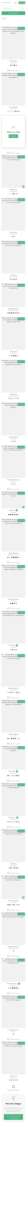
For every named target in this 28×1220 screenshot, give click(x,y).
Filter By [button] (4, 18)
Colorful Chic (11, 818)
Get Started (21, 3)
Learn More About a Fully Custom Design (13, 1117)
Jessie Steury (13, 647)
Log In (15, 3)
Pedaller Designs (13, 690)
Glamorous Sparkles (13, 901)
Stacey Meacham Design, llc (13, 555)
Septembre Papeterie (13, 277)
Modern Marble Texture (13, 480)
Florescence (13, 275)
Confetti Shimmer (13, 437)
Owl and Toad (13, 736)
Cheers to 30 (13, 1076)
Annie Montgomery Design (13, 396)
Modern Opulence (13, 734)
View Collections (13, 13)
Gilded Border (13, 190)
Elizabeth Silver (13, 234)
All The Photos (13, 61)
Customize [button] (21, 28)
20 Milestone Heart (12, 984)
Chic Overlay (13, 352)
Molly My (13, 1031)
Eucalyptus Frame (13, 1030)
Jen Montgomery (13, 191)
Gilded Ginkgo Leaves (13, 309)
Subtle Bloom (13, 394)
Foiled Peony (13, 864)
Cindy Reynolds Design (13, 310)
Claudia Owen (13, 63)
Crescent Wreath (13, 107)
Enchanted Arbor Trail (13, 947)
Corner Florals (13, 232)
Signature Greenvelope (13, 948)
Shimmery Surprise (13, 599)
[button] (13, 42)
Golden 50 (12, 510)
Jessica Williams (13, 109)
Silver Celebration (13, 553)
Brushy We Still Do (13, 688)
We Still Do (12, 771)
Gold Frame (12, 645)
